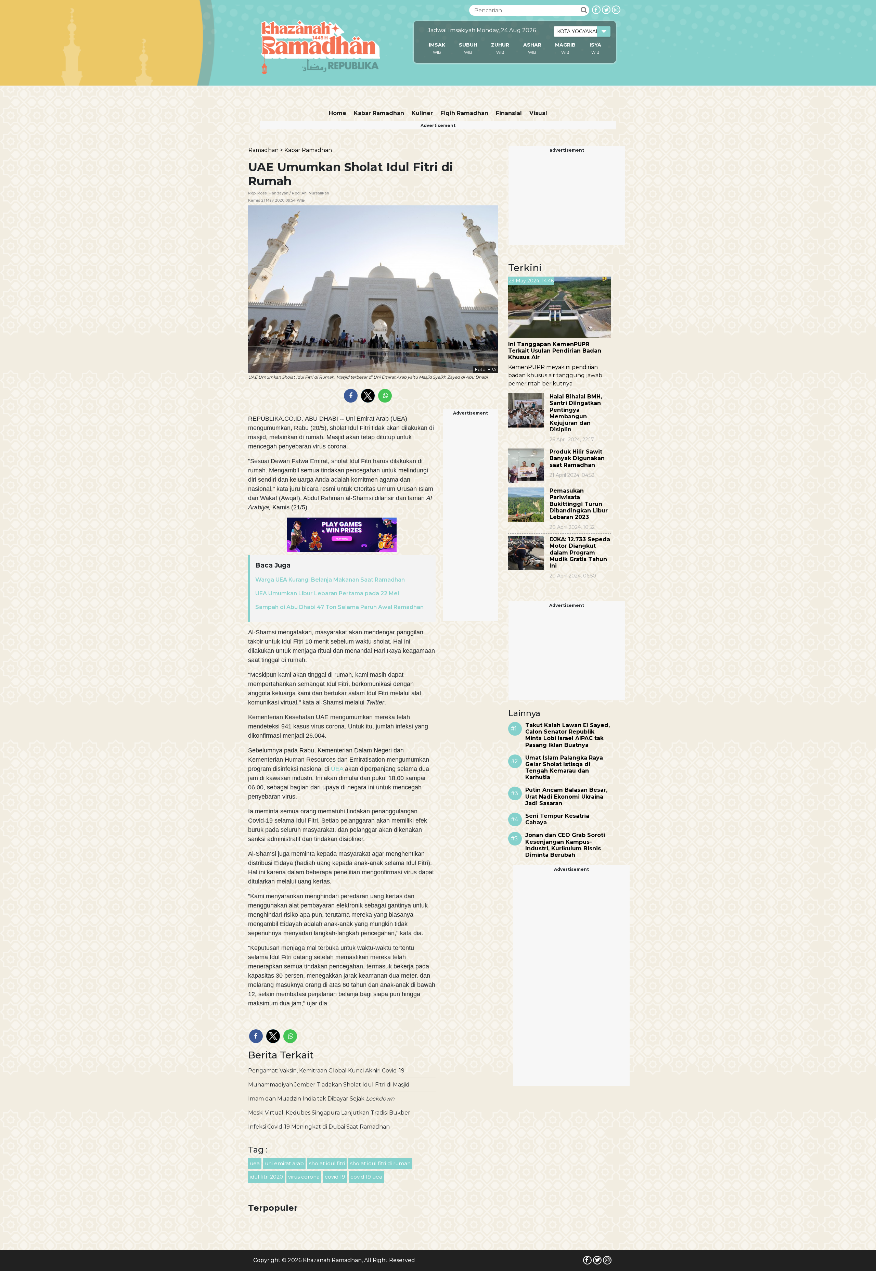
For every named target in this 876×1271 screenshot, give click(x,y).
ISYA (595, 45)
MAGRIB (565, 45)
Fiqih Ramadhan (464, 113)
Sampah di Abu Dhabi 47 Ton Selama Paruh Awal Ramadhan (339, 607)
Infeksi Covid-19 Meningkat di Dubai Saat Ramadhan (319, 1126)
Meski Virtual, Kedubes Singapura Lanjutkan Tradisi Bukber (329, 1112)
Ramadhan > (265, 150)
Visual (538, 113)
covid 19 (335, 1176)
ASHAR (532, 45)
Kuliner (422, 113)
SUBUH (468, 45)
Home (337, 113)
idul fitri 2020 (266, 1176)
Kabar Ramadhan (379, 113)
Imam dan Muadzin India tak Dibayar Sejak (321, 1098)
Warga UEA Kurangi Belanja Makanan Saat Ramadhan (330, 579)
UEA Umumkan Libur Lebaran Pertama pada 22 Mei (327, 593)
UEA (337, 768)
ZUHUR (500, 45)
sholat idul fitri (327, 1163)
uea (255, 1163)
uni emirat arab (284, 1163)
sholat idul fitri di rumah (380, 1163)
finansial (509, 113)
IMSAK (437, 45)
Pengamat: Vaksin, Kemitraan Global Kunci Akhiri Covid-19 (326, 1070)
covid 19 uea (366, 1176)
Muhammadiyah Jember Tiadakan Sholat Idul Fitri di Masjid (329, 1084)
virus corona (304, 1176)
